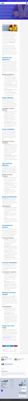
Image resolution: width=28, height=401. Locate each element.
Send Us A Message (4, 387)
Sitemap (21, 399)
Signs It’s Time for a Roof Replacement (21, 359)
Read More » (6, 360)
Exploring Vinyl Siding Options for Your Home (9, 359)
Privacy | (23, 399)
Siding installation (5, 198)
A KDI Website (25, 399)
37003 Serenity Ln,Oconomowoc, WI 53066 (4, 384)
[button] (26, 3)
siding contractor (12, 42)
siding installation (11, 342)
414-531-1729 (3, 386)
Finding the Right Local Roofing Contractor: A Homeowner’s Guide (9, 364)
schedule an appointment (6, 337)
